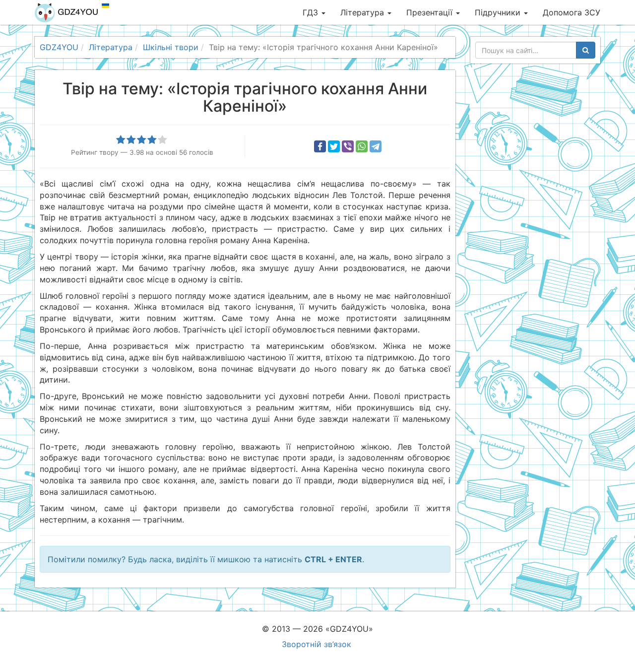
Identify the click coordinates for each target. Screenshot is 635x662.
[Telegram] (375, 146)
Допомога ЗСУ (571, 12)
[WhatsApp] (362, 146)
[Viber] (348, 146)
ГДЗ (311, 12)
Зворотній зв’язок (316, 644)
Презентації (430, 12)
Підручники (499, 12)
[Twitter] (334, 146)
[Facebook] (320, 146)
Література (363, 12)
